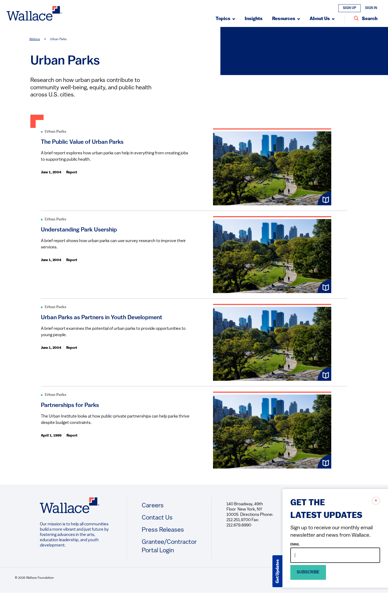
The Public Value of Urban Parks (82, 142)
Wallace (34, 39)
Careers (153, 506)
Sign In (371, 8)
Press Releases (163, 530)
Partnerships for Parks (70, 405)
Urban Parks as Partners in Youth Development (101, 318)
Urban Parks (55, 132)
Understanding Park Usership (79, 230)
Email (295, 544)
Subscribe (308, 572)
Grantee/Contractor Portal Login (169, 546)
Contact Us (157, 518)
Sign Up (349, 8)
